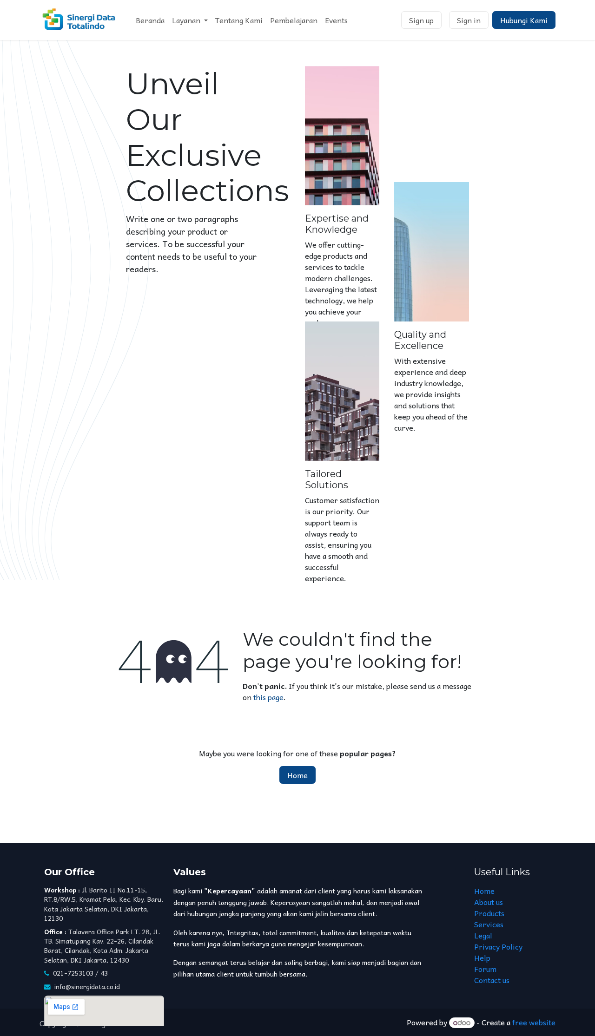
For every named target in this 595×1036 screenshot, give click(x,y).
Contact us (491, 980)
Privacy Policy (498, 946)
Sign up (421, 20)
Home (297, 775)
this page (268, 697)
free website (533, 1022)
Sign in (469, 20)
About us (488, 902)
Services (488, 924)
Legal (483, 935)
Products (489, 913)
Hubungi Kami (524, 20)
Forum (485, 969)
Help (482, 957)
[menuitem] (150, 20)
